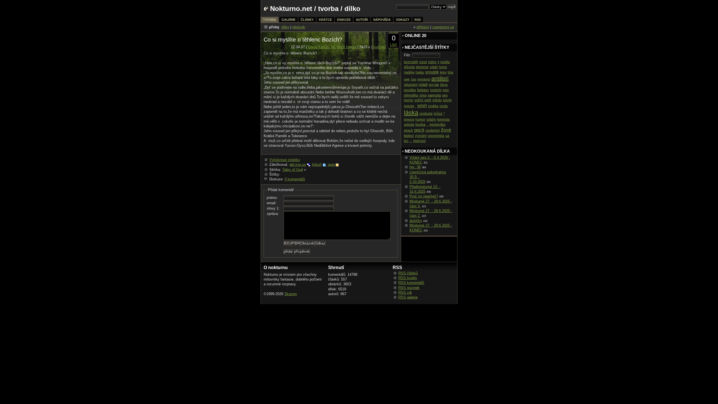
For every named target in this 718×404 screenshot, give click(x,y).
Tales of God (292, 169)
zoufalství (432, 130)
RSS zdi (405, 292)
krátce (325, 19)
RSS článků (408, 273)
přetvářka (411, 95)
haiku (420, 72)
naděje (409, 72)
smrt (422, 105)
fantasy (423, 90)
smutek (432, 72)
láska (411, 112)
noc (446, 90)
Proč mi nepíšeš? (423, 196)
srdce (432, 62)
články (307, 19)
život (446, 130)
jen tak (434, 85)
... (410, 141)
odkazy (402, 19)
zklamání (411, 85)
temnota (443, 119)
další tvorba (346, 47)
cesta (443, 106)
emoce (409, 119)
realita (445, 62)
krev (443, 72)
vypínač (379, 47)
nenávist (423, 79)
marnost (419, 141)
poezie (409, 106)
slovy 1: (273, 208)
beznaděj (411, 62)
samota (434, 95)
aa (447, 136)
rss (418, 19)
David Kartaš (318, 47)
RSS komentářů (411, 283)
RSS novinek (409, 288)
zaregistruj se (443, 27)
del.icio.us (297, 164)
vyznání (421, 136)
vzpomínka (436, 136)
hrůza (438, 114)
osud (423, 62)
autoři (362, 19)
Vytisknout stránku (284, 160)
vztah (434, 67)
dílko (285, 27)
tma (450, 72)
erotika (433, 106)
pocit (419, 130)
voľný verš (422, 100)
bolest (409, 136)
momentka (437, 125)
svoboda (425, 114)
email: (272, 203)
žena (444, 85)
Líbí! (393, 45)
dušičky (415, 221)
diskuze (344, 19)
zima (423, 95)
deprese (422, 67)
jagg (331, 164)
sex (407, 79)
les (406, 141)
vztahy (431, 119)
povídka (410, 90)
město (437, 100)
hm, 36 (415, 167)
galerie (288, 19)
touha (420, 124)
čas (413, 79)
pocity (447, 100)
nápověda (382, 19)
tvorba (328, 8)
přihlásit (422, 27)
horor (443, 67)
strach (408, 130)
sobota (409, 125)
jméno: (272, 198)
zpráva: (273, 214)
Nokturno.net (291, 8)
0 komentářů (295, 179)
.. (427, 125)
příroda (409, 67)
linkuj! (317, 164)
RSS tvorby (407, 278)
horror (408, 100)
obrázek (298, 27)
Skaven (290, 294)
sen (445, 95)
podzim (435, 90)
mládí (423, 84)
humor (420, 119)
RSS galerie (408, 297)
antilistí (440, 78)
